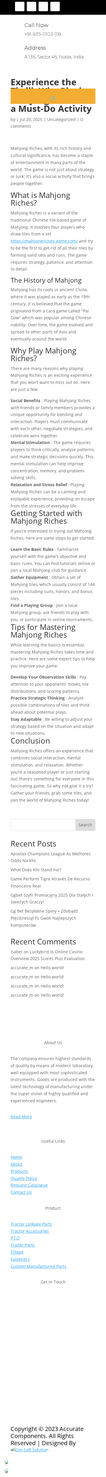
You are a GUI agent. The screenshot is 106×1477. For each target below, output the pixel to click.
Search (85, 825)
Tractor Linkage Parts (31, 1224)
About (16, 1164)
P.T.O (15, 1238)
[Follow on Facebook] (19, 6)
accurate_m (22, 967)
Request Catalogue (29, 1185)
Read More (21, 1116)
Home (16, 1157)
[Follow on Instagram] (43, 6)
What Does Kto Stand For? (36, 869)
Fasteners (20, 1259)
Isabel (16, 951)
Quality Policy (24, 1178)
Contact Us (21, 1192)
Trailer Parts (23, 1245)
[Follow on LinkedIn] (55, 6)
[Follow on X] (31, 6)
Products (19, 1171)
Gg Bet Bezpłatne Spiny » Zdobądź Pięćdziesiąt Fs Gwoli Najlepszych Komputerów (44, 918)
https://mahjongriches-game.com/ (44, 241)
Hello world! (52, 967)
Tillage (17, 1252)
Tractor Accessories (30, 1231)
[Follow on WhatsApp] (50, 1362)
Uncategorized (61, 119)
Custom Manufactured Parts (38, 1266)
